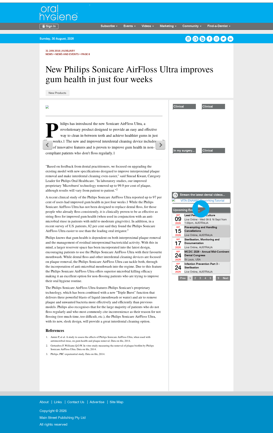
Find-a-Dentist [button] (217, 26)
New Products (57, 92)
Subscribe (108, 26)
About (44, 402)
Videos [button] (147, 26)
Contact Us (75, 402)
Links (58, 402)
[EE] (62, 12)
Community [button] (190, 26)
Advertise (97, 402)
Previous (47, 145)
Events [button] (129, 26)
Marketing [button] (167, 26)
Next (160, 145)
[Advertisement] (201, 338)
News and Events (67, 54)
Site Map (116, 402)
